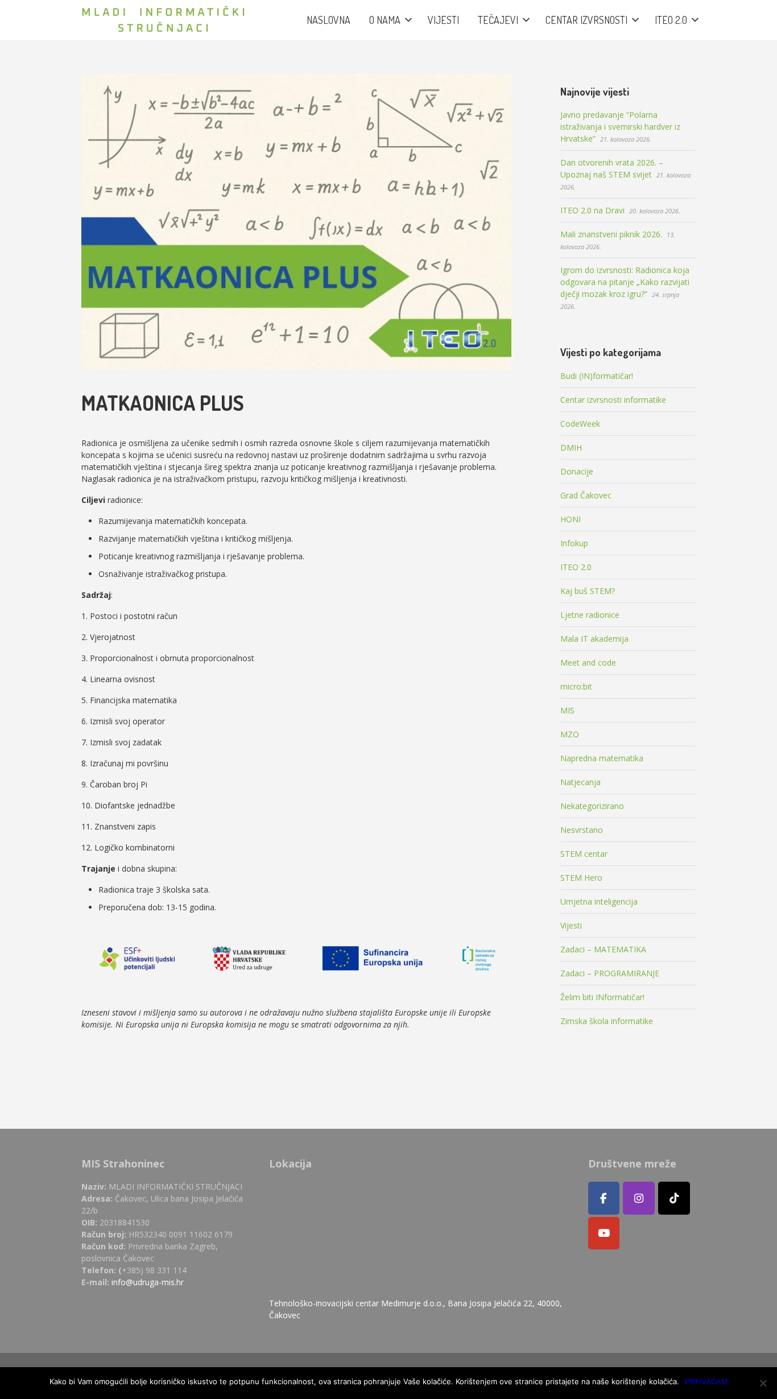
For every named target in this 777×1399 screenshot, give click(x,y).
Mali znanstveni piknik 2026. (611, 234)
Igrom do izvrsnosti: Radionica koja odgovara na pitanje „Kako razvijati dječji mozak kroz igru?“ (624, 282)
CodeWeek (580, 423)
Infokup (574, 543)
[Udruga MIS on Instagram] (639, 1198)
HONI (570, 519)
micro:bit (576, 686)
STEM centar (583, 853)
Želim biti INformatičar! (602, 997)
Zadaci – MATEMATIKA (603, 949)
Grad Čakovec (585, 495)
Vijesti (571, 925)
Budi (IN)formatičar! (596, 375)
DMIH (571, 447)
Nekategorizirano (592, 805)
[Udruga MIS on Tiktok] (674, 1198)
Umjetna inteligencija (599, 901)
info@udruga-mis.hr (147, 1282)
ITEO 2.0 (576, 567)
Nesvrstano (581, 829)
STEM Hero (581, 877)
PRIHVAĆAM (706, 1381)
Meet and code (588, 662)
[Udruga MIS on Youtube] (604, 1233)
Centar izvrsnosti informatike (613, 399)
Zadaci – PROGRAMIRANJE (609, 973)
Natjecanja (580, 782)
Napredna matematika (601, 758)
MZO (569, 734)
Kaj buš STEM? (587, 590)
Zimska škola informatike (606, 1021)
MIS (567, 710)
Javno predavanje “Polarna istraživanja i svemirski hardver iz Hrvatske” (620, 126)
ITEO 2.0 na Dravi (592, 210)
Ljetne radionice (589, 614)
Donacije (576, 471)
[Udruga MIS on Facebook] (604, 1198)
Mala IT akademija (594, 638)
